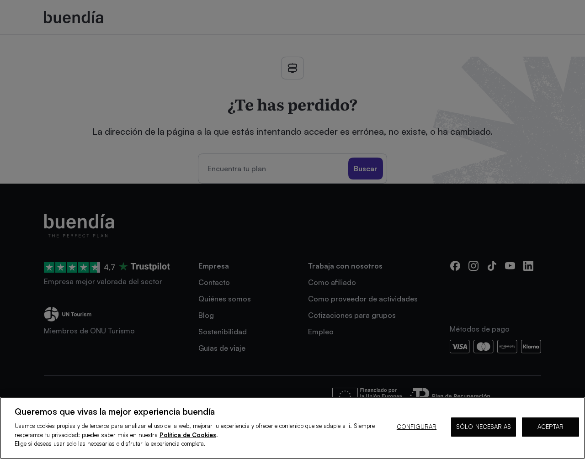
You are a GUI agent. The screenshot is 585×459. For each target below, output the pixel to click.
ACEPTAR (550, 426)
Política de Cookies (188, 434)
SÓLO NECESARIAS (483, 426)
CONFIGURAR (416, 426)
